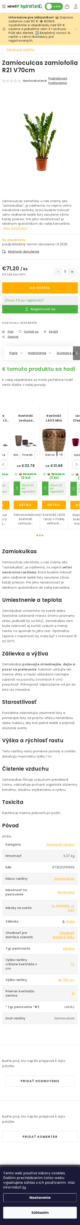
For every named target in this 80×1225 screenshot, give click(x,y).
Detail (25, 505)
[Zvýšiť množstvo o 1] (72, 272)
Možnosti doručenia (23, 251)
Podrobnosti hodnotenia (57, 80)
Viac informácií (15, 228)
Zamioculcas (64, 879)
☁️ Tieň (71, 908)
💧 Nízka (68, 921)
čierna (50, 455)
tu (24, 1187)
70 (72, 964)
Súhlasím (40, 1212)
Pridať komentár (40, 1137)
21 (73, 993)
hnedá (27, 455)
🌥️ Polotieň (60, 906)
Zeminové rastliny (60, 844)
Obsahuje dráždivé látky (63, 935)
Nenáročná (66, 892)
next (76, 464)
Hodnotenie (37, 353)
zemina (68, 948)
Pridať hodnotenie (40, 1081)
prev (3, 464)
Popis (13, 353)
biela (14, 455)
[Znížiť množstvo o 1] (58, 272)
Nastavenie (40, 1197)
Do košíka (40, 288)
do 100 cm (66, 980)
